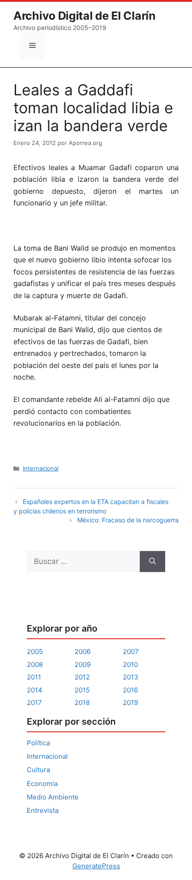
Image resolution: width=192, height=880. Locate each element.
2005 (35, 651)
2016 (130, 690)
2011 (34, 677)
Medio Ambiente (53, 797)
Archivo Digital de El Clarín (84, 15)
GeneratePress (96, 866)
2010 (130, 664)
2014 (34, 690)
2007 (131, 651)
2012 (82, 677)
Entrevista (42, 810)
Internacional (40, 468)
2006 (83, 651)
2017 (34, 702)
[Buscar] (152, 561)
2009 (83, 664)
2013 (130, 677)
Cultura (38, 769)
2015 (82, 690)
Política (38, 743)
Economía (42, 783)
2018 (82, 702)
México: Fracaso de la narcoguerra (128, 520)
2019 (130, 702)
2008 (35, 664)
